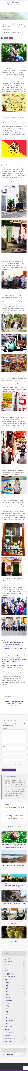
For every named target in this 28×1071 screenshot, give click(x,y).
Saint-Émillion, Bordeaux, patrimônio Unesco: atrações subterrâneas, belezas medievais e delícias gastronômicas (14, 816)
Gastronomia (7, 968)
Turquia (7, 1024)
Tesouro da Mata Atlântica (10, 1038)
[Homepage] (14, 3)
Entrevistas (7, 965)
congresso (7, 962)
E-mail (4, 752)
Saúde (6, 1034)
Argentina (8, 984)
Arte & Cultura (7, 958)
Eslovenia (8, 997)
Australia (7, 985)
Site (3, 757)
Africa (7, 981)
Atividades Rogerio (9, 959)
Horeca (6, 970)
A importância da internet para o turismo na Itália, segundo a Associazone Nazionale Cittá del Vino (15, 807)
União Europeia (9, 1026)
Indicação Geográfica (10, 1032)
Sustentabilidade (8, 1037)
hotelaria (6, 971)
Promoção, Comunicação (10, 1031)
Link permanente (17, 705)
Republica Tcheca (9, 1020)
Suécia (7, 1021)
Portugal (7, 1018)
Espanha (7, 999)
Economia (7, 964)
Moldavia (7, 1015)
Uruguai (7, 1028)
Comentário (5, 728)
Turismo (6, 1040)
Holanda (7, 1006)
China (7, 991)
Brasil (7, 988)
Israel (7, 1009)
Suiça (7, 1023)
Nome (4, 746)
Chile (7, 990)
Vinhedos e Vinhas (8, 1041)
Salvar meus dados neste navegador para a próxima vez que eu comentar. (13, 765)
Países (6, 979)
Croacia (7, 994)
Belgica (7, 987)
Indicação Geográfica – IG (10, 976)
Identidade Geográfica (9, 973)
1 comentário (5, 34)
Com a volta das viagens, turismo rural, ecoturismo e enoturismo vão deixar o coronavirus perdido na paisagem (14, 865)
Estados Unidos (9, 1000)
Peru (7, 1017)
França (6, 967)
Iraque (7, 1008)
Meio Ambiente (8, 977)
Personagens (7, 1029)
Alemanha (8, 982)
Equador (7, 996)
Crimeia (7, 993)
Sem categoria (8, 1035)
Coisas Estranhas (8, 961)
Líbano (7, 1014)
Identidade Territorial (9, 974)
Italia (12, 34)
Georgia (7, 1003)
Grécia (7, 1005)
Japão (7, 1012)
